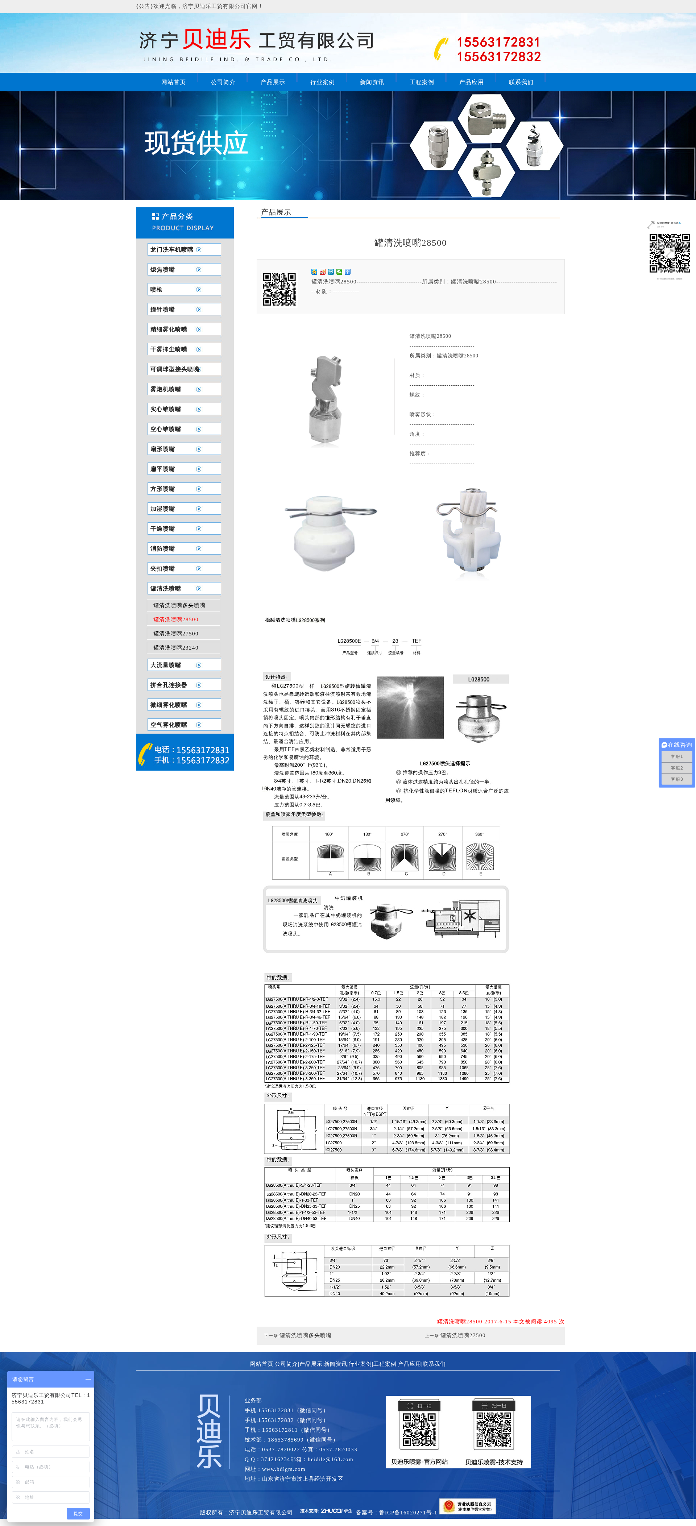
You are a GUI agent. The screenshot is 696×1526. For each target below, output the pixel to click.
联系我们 (521, 82)
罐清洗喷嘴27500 (176, 633)
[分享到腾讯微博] (331, 272)
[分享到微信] (339, 272)
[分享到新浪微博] (323, 272)
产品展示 (273, 82)
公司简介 (223, 82)
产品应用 (471, 82)
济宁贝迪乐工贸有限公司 (261, 1512)
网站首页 (173, 82)
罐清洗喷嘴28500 (176, 619)
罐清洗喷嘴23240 (176, 648)
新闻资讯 (372, 82)
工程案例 (422, 82)
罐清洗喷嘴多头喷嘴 (179, 605)
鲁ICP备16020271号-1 (408, 1512)
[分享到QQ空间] (314, 272)
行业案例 (322, 82)
